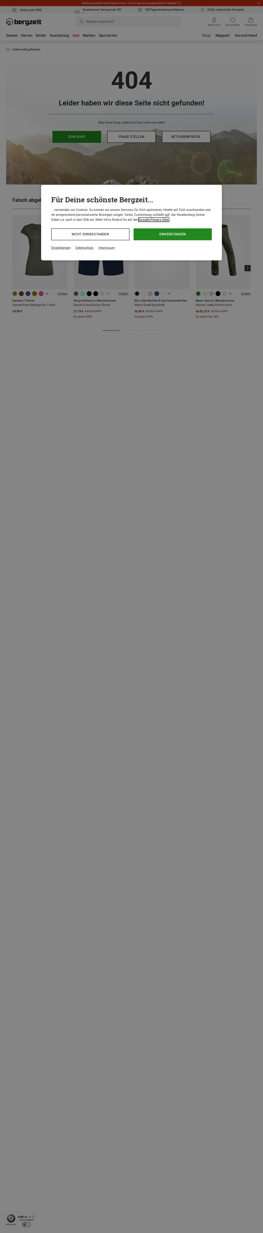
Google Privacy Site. (153, 220)
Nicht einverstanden (90, 234)
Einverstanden (172, 234)
